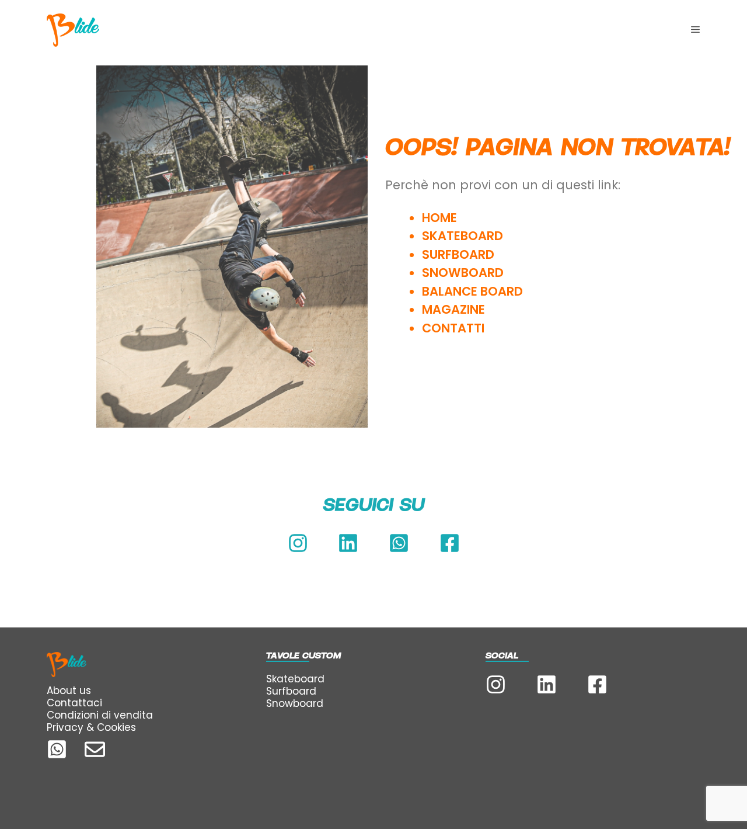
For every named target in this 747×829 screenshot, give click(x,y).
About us (69, 691)
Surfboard (291, 691)
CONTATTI (454, 328)
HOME (439, 217)
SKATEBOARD (462, 235)
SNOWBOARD (463, 272)
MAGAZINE (453, 309)
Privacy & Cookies (91, 727)
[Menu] (695, 30)
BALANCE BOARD (472, 291)
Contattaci (74, 703)
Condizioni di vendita (100, 715)
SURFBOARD (458, 254)
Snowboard (294, 703)
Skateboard (295, 679)
